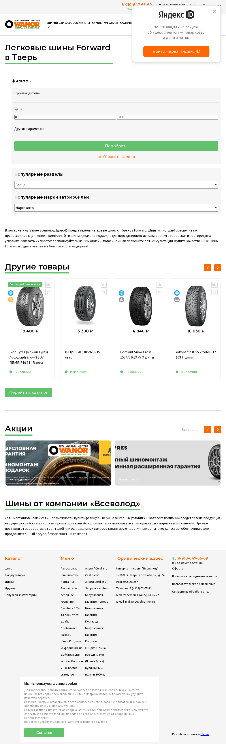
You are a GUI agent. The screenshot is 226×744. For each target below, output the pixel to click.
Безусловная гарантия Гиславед (94, 614)
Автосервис (124, 23)
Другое (106, 23)
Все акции (190, 429)
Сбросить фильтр (118, 157)
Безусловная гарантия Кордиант (94, 634)
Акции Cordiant (95, 582)
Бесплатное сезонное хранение (69, 595)
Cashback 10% (70, 608)
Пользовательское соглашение (193, 584)
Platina (205, 734)
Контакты (67, 582)
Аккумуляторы (85, 23)
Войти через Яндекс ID (176, 51)
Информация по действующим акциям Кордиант (73, 654)
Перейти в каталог (28, 392)
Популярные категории (21, 595)
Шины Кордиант (72, 641)
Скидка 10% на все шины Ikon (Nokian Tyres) (95, 654)
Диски (65, 23)
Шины (9, 568)
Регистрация (212, 5)
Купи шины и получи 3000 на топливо (95, 674)
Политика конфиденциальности (194, 576)
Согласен (44, 733)
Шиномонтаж (69, 575)
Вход (197, 5)
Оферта (177, 568)
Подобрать (116, 146)
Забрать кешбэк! (97, 588)
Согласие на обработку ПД (190, 592)
